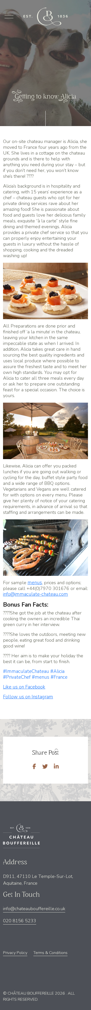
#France (59, 677)
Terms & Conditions (50, 953)
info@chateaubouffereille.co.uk (34, 909)
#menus (40, 677)
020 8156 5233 (19, 921)
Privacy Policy (15, 953)
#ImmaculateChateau (26, 671)
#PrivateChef (17, 677)
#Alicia (57, 671)
